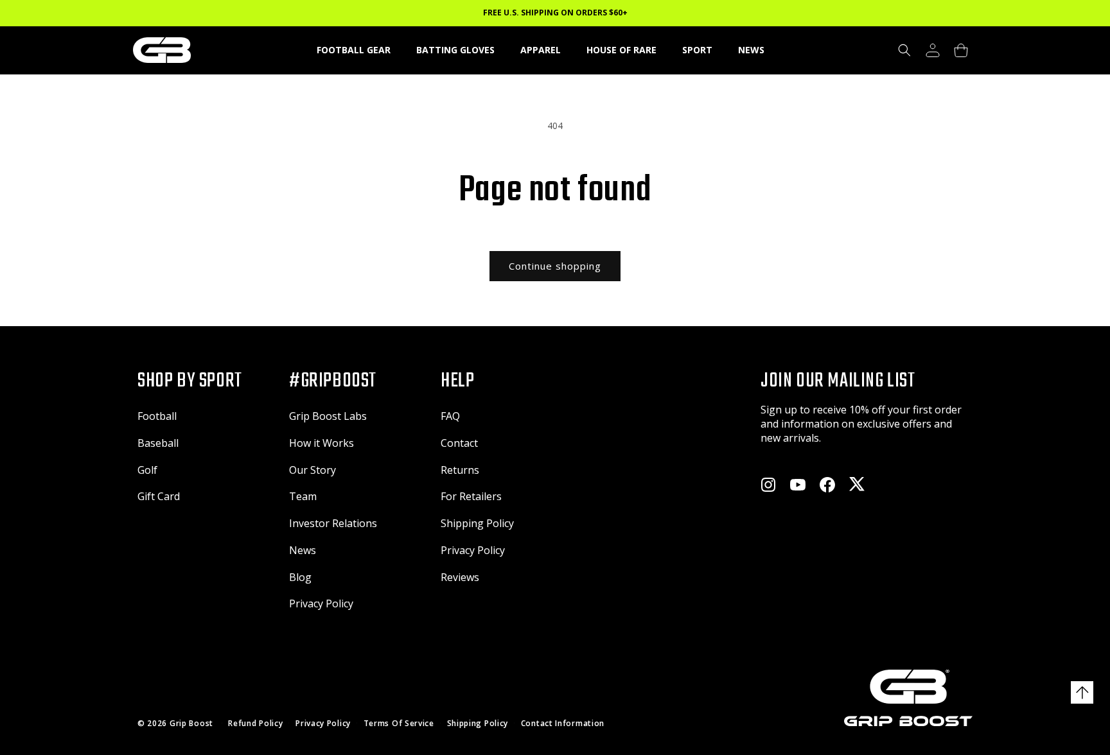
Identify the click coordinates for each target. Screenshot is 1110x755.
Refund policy (255, 723)
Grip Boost (191, 723)
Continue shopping (555, 265)
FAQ (450, 416)
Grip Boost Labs (328, 416)
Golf (147, 470)
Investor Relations (333, 523)
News (302, 550)
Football (157, 416)
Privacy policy (323, 723)
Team (303, 496)
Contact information (562, 723)
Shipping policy (478, 723)
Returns (460, 470)
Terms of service (399, 723)
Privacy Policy (321, 603)
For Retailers (471, 496)
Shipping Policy (477, 523)
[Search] (904, 50)
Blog (300, 577)
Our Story (312, 470)
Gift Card (158, 496)
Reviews (460, 577)
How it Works (321, 443)
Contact (459, 443)
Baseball (158, 443)
